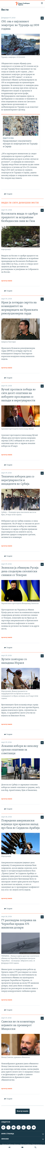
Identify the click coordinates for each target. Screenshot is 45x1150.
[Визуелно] (22, 1147)
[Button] (8, 194)
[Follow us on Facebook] (3, 1127)
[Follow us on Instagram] (18, 1127)
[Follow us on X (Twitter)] (8, 1127)
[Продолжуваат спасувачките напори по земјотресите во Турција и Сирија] (20, 126)
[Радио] (9, 1147)
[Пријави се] (34, 1127)
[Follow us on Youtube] (13, 1127)
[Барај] (35, 1147)
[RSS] (24, 1127)
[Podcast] (29, 1127)
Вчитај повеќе (22, 1111)
